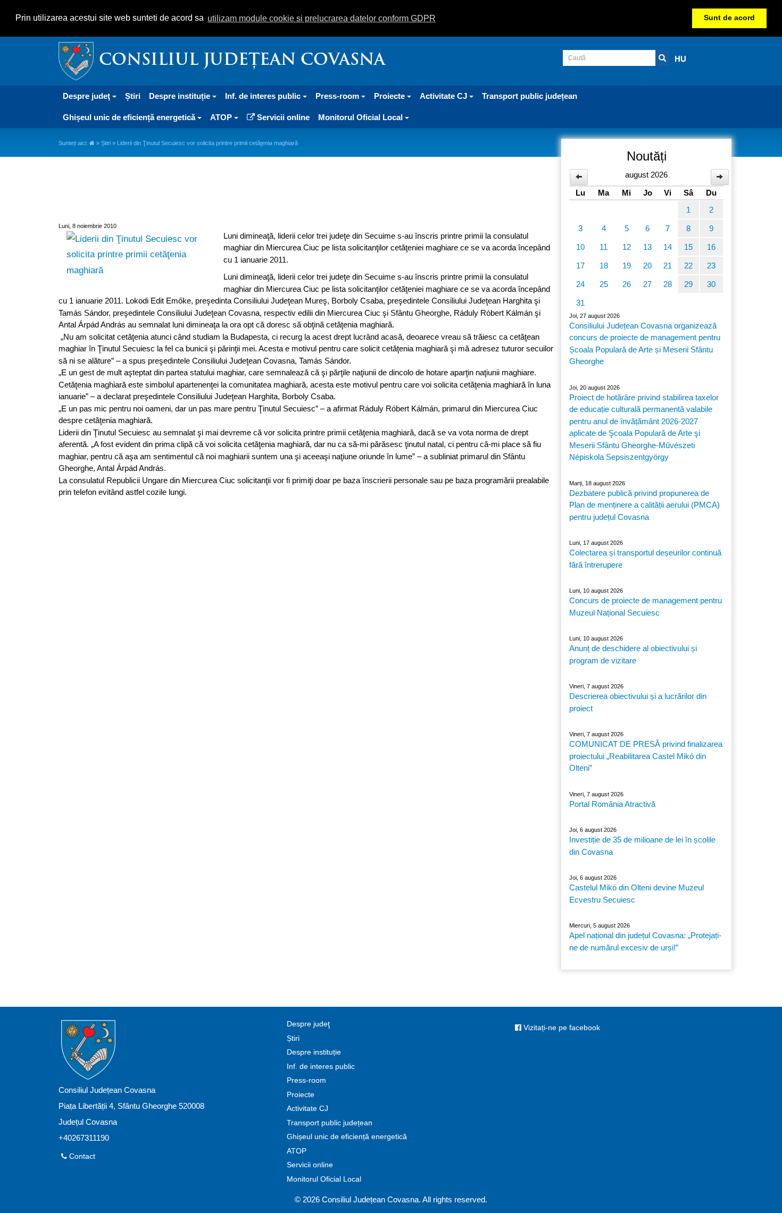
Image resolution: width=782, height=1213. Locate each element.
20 (647, 265)
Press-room (306, 1080)
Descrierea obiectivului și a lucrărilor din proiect (637, 702)
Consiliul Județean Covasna (242, 61)
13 (647, 246)
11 (604, 246)
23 (711, 265)
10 (580, 246)
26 (626, 284)
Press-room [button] (338, 95)
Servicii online (282, 117)
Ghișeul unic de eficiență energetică (347, 1137)
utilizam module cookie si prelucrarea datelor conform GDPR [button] (321, 18)
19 (626, 265)
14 (667, 246)
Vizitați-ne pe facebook (560, 1028)
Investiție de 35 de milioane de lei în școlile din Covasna (642, 845)
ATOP (296, 1151)
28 (667, 284)
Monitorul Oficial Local (324, 1179)
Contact (81, 1156)
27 (647, 284)
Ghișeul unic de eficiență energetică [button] (130, 117)
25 (604, 284)
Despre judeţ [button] (87, 95)
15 (688, 246)
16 (711, 246)
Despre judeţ (308, 1024)
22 (688, 265)
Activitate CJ (307, 1109)
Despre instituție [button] (180, 95)
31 (580, 302)
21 (667, 265)
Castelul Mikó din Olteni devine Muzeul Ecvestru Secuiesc (636, 893)
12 (626, 246)
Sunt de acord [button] (729, 18)
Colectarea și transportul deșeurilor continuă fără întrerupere (645, 558)
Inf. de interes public (321, 1067)
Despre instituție (314, 1052)
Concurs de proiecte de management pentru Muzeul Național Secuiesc (645, 606)
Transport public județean (529, 95)
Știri (132, 95)
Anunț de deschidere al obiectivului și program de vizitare (633, 654)
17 (580, 265)
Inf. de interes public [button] (264, 95)
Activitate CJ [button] (444, 95)
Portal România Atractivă (612, 803)
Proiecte (300, 1095)
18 (604, 265)
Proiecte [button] (390, 95)
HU (680, 58)
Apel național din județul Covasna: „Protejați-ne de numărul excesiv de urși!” (645, 941)
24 (580, 284)
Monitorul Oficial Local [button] (361, 117)
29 (688, 284)
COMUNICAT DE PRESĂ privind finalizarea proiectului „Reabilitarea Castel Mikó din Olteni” (645, 755)
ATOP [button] (222, 117)
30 (711, 284)
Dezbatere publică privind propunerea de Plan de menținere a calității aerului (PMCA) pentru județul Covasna (644, 504)
